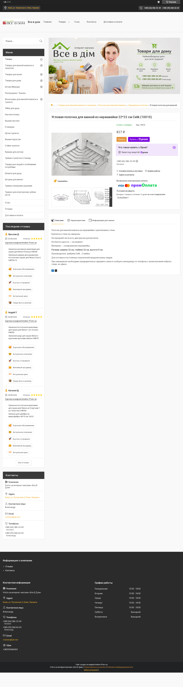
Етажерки (9, 127)
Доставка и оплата (113, 22)
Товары (62, 22)
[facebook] (52, 271)
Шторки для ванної (14, 179)
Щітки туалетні (12, 133)
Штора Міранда (12, 87)
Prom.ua (104, 665)
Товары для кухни (13, 74)
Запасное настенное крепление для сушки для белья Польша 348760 (24, 250)
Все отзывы (23, 463)
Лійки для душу (12, 108)
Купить (121, 139)
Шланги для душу (13, 173)
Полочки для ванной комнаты (112, 105)
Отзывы (8, 209)
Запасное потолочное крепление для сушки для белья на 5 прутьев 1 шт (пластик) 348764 (24, 408)
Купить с (134, 139)
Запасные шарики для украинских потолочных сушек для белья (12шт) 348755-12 (24, 257)
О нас (77, 22)
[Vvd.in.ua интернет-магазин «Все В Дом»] (14, 22)
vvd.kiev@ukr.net (12, 517)
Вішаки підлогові (13, 139)
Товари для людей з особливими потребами (20, 165)
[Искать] (40, 41)
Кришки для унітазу (14, 152)
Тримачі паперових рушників (18, 186)
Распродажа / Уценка (15, 93)
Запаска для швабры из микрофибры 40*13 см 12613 (20, 415)
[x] (56, 271)
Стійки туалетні (12, 146)
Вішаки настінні (12, 121)
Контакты (91, 22)
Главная (47, 22)
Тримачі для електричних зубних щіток (20, 193)
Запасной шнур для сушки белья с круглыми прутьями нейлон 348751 (23, 337)
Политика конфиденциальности (120, 667)
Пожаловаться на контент (95, 667)
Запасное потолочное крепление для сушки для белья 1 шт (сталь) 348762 (23, 329)
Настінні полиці (12, 114)
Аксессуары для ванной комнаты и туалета (21, 100)
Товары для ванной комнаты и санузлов (77, 105)
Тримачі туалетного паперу (18, 158)
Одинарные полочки (138, 105)
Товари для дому (13, 80)
